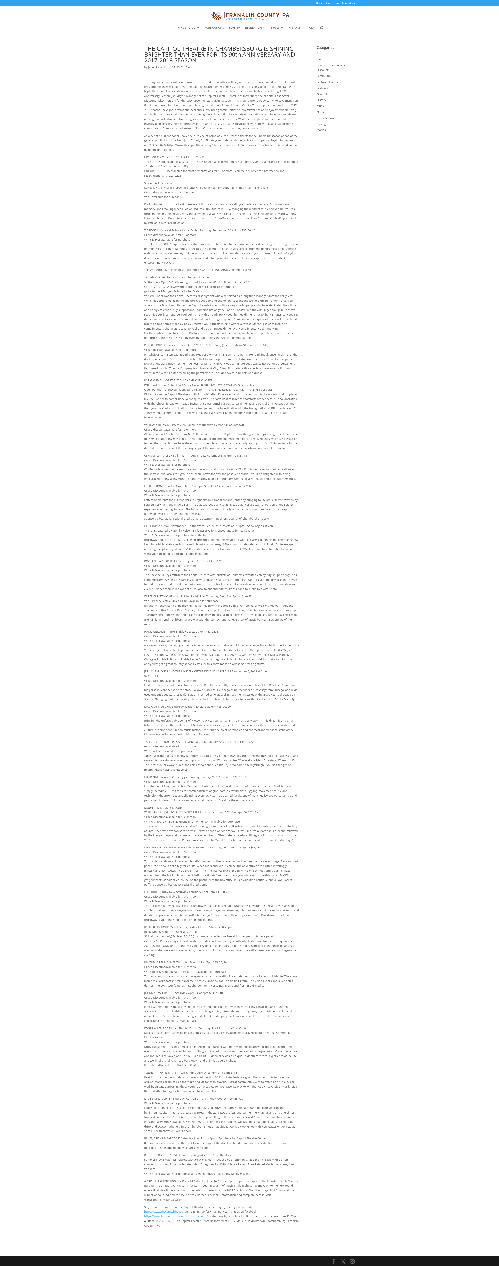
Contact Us (348, 3)
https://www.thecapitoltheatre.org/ (167, 1211)
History (321, 100)
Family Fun (324, 76)
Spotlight (322, 124)
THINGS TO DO (186, 27)
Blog (328, 3)
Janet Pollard (156, 67)
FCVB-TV (234, 27)
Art (319, 53)
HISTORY (294, 27)
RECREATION (253, 27)
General (322, 94)
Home (319, 3)
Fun (336, 3)
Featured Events (327, 82)
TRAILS (275, 27)
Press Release (326, 118)
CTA (311, 27)
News (320, 112)
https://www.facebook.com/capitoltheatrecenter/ (176, 1216)
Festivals (322, 88)
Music (321, 106)
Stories (321, 130)
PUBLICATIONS (214, 27)
